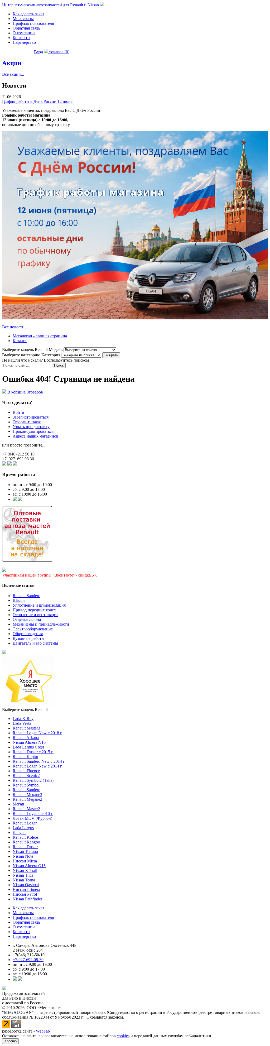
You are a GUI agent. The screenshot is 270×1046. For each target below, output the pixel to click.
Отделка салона (27, 619)
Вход (38, 52)
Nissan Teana (24, 880)
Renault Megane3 (27, 794)
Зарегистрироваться (31, 417)
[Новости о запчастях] (15, 499)
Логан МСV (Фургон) (32, 818)
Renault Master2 (26, 809)
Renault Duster (25, 847)
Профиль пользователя (33, 23)
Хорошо (10, 1041)
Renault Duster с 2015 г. (33, 752)
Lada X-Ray (23, 718)
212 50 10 (18, 454)
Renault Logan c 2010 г (33, 813)
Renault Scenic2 (26, 775)
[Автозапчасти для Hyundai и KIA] (4, 652)
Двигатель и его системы (35, 643)
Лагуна (19, 832)
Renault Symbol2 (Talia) (33, 780)
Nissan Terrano (25, 851)
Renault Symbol (26, 785)
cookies (123, 1036)
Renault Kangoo (26, 842)
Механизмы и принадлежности (41, 624)
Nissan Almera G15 (29, 865)
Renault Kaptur (25, 756)
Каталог (20, 340)
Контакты (21, 37)
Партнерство (24, 42)
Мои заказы (23, 18)
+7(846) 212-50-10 (29, 955)
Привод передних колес (34, 610)
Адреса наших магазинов (35, 436)
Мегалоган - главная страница (40, 336)
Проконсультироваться (33, 431)
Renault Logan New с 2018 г (37, 733)
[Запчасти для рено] (20, 499)
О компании (24, 33)
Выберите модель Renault (25, 709)
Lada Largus (23, 828)
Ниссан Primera (26, 889)
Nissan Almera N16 (29, 742)
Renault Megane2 (27, 799)
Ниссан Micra (25, 861)
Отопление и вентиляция (35, 614)
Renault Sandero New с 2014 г (39, 761)
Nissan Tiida (23, 875)
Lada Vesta (22, 723)
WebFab (43, 1031)
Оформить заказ (27, 422)
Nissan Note (23, 856)
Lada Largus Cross (28, 747)
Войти (18, 412)
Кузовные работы (28, 638)
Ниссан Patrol (25, 894)
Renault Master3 (26, 728)
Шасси (19, 600)
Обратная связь (26, 28)
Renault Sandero (26, 595)
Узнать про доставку (31, 426)
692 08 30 (18, 459)
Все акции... (13, 74)
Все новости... (15, 327)
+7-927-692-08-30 (28, 959)
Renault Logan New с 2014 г (37, 766)
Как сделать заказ (28, 14)
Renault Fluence (26, 771)
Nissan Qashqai (26, 884)
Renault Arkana (26, 737)
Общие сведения (28, 633)
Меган (18, 804)
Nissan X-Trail (25, 870)
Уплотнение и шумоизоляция (39, 605)
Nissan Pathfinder (27, 899)
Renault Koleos (25, 837)
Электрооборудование (33, 629)
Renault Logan (25, 823)
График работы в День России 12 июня (37, 101)
